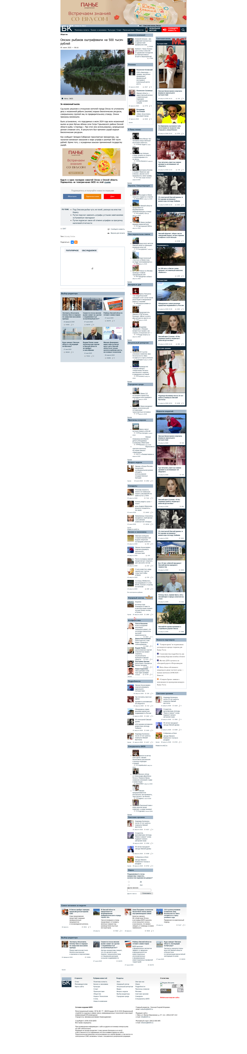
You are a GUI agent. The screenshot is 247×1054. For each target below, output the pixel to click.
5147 (179, 925)
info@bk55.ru (145, 1017)
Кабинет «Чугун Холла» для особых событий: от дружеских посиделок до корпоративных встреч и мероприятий (144, 52)
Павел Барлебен (141, 669)
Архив (131, 122)
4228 (178, 403)
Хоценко (138, 602)
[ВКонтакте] (72, 242)
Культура (111, 30)
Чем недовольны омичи (139, 234)
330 (149, 555)
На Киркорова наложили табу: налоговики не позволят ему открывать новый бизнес (169, 128)
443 (148, 565)
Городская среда (136, 384)
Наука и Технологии (101, 996)
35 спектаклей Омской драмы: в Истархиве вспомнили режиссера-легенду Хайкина (170, 199)
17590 (151, 58)
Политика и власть (82, 30)
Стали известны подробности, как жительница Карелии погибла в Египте (171, 655)
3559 (147, 843)
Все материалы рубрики (135, 592)
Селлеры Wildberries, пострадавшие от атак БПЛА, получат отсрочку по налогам (144, 584)
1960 (147, 614)
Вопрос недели (135, 462)
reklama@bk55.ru (147, 1023)
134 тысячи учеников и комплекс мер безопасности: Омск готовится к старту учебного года (172, 913)
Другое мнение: (133, 888)
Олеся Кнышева (141, 623)
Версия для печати (118, 233)
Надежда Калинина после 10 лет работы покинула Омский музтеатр (143, 737)
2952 (147, 481)
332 (179, 98)
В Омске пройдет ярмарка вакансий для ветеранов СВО (79, 911)
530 (148, 577)
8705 (176, 742)
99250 (183, 959)
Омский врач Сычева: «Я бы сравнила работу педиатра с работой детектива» (169, 338)
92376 (152, 965)
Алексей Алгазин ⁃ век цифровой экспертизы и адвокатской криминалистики (143, 42)
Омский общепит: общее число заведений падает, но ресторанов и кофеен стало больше (171, 235)
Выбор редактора (69, 293)
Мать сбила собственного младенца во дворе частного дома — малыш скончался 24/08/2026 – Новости (170, 671)
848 (148, 589)
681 (179, 344)
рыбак (72, 236)
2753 (178, 133)
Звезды (160, 103)
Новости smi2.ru (133, 529)
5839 (148, 931)
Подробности (134, 681)
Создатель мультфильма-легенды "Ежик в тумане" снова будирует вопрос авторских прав (143, 837)
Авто (118, 982)
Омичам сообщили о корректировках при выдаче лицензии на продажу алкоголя (143, 539)
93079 (120, 961)
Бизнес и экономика (98, 30)
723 (148, 706)
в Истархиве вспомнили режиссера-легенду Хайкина (143, 726)
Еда (158, 139)
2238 (178, 241)
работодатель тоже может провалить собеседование (142, 642)
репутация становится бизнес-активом (143, 664)
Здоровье (160, 313)
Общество (140, 30)
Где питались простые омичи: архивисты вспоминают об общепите (169, 164)
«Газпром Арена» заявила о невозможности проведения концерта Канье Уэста (170, 682)
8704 (147, 866)
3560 (176, 719)
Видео (119, 989)
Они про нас (139, 982)
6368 (147, 853)
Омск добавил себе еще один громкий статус (142, 673)
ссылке (107, 182)
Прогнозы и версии (137, 420)
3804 (146, 637)
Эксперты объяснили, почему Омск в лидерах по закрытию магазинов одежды (78, 945)
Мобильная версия (154, 29)
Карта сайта (79, 987)
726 (179, 170)
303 (148, 544)
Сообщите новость (173, 29)
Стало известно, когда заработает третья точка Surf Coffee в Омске (143, 572)
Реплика (132, 65)
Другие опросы (132, 893)
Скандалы (132, 486)
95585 (151, 46)
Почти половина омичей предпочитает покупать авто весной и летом (144, 561)
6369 (176, 729)
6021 (85, 927)
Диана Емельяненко (143, 639)
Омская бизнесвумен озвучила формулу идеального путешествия (142, 550)
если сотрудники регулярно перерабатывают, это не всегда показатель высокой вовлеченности (143, 630)
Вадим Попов (140, 648)
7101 (147, 498)
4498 (146, 667)
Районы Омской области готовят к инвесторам (142, 943)
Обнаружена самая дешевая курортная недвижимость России (143, 711)
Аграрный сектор (136, 598)
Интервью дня (134, 285)
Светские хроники (136, 817)
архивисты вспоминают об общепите (143, 702)
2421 (178, 205)
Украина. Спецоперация (139, 186)
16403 (147, 512)
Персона (160, 174)
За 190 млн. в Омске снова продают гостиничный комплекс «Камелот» (170, 270)
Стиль (96, 999)
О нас (77, 982)
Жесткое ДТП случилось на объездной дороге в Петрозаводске (170, 662)
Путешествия (162, 44)
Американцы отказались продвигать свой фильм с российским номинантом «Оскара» (144, 519)
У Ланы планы (134, 129)
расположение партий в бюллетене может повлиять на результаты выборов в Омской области (143, 654)
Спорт (119, 30)
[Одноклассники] (75, 242)
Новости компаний (136, 35)
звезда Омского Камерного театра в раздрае (142, 862)
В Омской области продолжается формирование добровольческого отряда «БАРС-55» (111, 913)
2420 (147, 730)
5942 (116, 931)
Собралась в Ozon (141, 857)
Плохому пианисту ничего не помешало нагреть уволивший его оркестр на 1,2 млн (143, 493)
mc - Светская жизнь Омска (150, 25)
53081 (89, 957)
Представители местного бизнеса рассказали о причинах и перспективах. (79, 952)
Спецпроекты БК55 (136, 746)
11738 (146, 674)
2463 (178, 309)
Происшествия (128, 30)
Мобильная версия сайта (169, 997)
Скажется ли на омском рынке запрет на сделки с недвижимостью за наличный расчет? (110, 945)
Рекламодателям (81, 984)
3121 (146, 659)
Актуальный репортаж (138, 343)
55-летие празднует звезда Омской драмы (143, 848)
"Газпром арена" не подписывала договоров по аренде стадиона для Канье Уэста (170, 647)
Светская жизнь (163, 39)
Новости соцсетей (164, 411)
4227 (147, 742)
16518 (147, 524)
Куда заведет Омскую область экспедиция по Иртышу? (172, 944)
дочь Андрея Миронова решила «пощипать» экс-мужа (143, 508)
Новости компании (100, 1001)
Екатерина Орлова (142, 661)
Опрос (137, 984)
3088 (146, 646)
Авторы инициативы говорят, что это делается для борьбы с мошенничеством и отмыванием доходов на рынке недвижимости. (111, 954)
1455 (178, 276)
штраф (67, 236)
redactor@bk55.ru (146, 1009)
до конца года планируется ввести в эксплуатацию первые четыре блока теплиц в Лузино (143, 608)
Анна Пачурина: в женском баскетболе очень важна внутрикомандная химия (143, 911)
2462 (147, 716)
